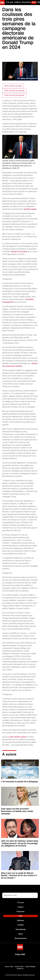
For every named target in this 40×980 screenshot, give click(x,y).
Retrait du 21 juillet (19, 251)
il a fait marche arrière (16, 737)
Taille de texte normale (13, 86)
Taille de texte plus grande (14, 90)
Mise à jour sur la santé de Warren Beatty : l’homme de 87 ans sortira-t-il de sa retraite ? (19, 875)
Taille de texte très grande (14, 95)
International (20, 929)
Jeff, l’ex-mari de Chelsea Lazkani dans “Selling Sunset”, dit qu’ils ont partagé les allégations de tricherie (19, 843)
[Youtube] (12, 959)
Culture (17, 2)
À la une (9, 2)
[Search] (35, 895)
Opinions (20, 920)
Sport (20, 934)
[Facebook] (22, 959)
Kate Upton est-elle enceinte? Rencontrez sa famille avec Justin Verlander (17, 811)
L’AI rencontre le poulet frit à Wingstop (19, 781)
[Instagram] (27, 959)
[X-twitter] (17, 959)
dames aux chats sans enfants (19, 364)
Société (20, 925)
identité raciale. (30, 209)
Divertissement (20, 938)
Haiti (34, 2)
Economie (26, 2)
